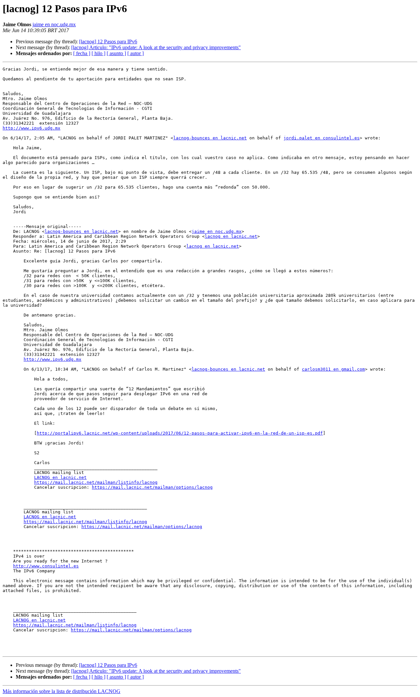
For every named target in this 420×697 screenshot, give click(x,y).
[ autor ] (135, 53)
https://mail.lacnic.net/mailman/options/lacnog (152, 487)
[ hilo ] (98, 53)
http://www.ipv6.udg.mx (31, 128)
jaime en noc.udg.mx (54, 24)
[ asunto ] (116, 53)
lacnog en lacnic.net (231, 236)
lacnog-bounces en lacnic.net (210, 137)
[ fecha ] (81, 53)
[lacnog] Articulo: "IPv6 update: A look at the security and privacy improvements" (156, 47)
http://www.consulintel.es (46, 566)
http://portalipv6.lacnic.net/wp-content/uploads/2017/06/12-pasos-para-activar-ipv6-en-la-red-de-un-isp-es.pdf (180, 433)
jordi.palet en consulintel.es (322, 137)
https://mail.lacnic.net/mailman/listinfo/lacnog (96, 482)
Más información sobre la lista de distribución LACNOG (61, 691)
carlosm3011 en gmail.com (333, 369)
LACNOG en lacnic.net (60, 477)
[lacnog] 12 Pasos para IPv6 (108, 41)
